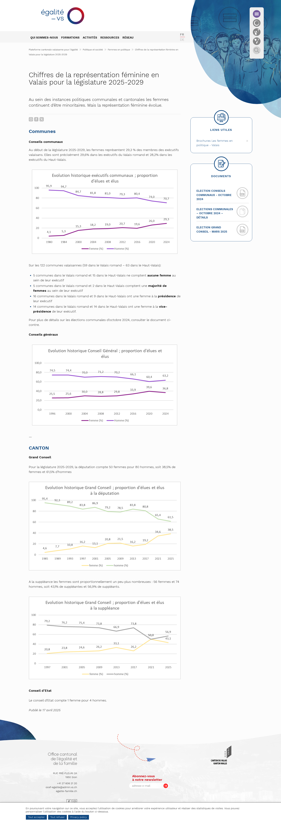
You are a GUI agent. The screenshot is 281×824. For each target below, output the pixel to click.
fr (182, 34)
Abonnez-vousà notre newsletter (147, 777)
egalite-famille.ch (66, 791)
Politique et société (93, 49)
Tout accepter (36, 817)
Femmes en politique (119, 49)
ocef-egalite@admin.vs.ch (61, 787)
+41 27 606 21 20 (67, 783)
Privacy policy (78, 817)
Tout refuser (57, 817)
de (182, 39)
